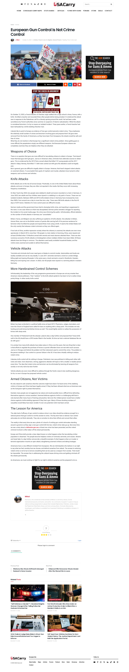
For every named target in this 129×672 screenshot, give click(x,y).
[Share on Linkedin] (70, 84)
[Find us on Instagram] (28, 4)
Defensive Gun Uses (18, 599)
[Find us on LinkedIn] (35, 4)
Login (79, 541)
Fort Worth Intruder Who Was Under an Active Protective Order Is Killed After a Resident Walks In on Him (62, 606)
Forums (51, 662)
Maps (39, 662)
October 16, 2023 (27, 40)
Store (63, 662)
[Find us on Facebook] (24, 4)
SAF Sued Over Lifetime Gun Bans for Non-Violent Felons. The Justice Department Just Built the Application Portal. (64, 636)
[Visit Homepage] (64, 4)
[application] (46, 301)
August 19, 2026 (16, 611)
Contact (108, 11)
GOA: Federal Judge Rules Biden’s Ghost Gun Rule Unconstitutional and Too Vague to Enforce (27, 636)
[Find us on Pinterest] (41, 4)
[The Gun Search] (46, 478)
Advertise (81, 662)
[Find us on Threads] (45, 4)
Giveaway (74, 662)
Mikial (17, 40)
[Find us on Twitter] (31, 4)
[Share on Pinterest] (75, 84)
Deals (68, 662)
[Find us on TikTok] (38, 4)
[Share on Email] (79, 84)
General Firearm (57, 40)
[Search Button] (112, 4)
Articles (17, 25)
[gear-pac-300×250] (100, 40)
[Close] (78, 314)
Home (19, 11)
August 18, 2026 (16, 641)
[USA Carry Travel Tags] (46, 101)
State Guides (32, 662)
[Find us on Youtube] (22, 4)
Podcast (57, 662)
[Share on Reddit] (65, 84)
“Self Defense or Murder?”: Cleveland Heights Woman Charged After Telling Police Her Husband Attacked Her (27, 606)
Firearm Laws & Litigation (45, 40)
